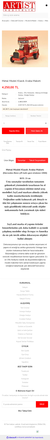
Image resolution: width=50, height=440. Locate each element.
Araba (20, 93)
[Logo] (19, 6)
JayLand (21, 98)
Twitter (25, 375)
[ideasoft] (11, 437)
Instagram (25, 379)
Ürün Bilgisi (9, 160)
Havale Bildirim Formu (25, 295)
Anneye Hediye (25, 311)
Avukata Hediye (25, 319)
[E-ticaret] (24, 437)
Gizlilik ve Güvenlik (25, 326)
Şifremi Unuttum (25, 358)
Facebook (25, 371)
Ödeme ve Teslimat (25, 334)
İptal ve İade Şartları (25, 330)
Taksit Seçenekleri (37, 160)
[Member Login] (40, 6)
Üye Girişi (25, 354)
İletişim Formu (25, 299)
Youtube (25, 382)
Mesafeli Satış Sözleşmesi (25, 323)
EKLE (42, 404)
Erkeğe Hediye (29, 95)
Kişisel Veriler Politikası (25, 341)
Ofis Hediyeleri (29, 93)
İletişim (25, 287)
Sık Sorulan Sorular (25, 338)
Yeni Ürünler (25, 308)
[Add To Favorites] (7, 141)
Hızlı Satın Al (37, 131)
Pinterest (25, 386)
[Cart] (45, 6)
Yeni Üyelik (25, 351)
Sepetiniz (25, 362)
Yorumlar (21, 160)
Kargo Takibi (25, 291)
